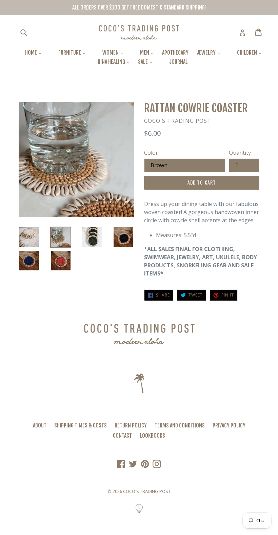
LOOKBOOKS (152, 435)
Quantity (240, 152)
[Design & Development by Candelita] (139, 512)
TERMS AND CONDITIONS (180, 425)
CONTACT (122, 435)
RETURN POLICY (131, 425)
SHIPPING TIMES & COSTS (80, 425)
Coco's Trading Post (147, 491)
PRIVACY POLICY (229, 425)
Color (151, 152)
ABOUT (39, 425)
